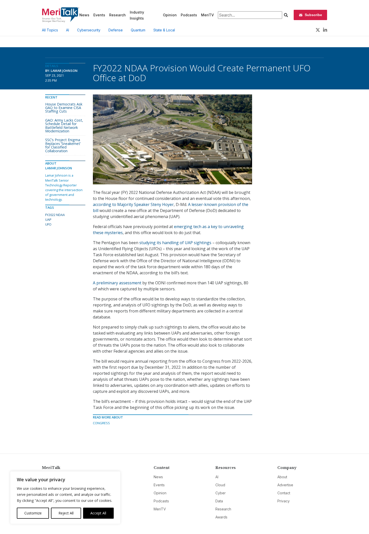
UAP (48, 219)
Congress (101, 423)
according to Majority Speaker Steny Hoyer (133, 204)
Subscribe (313, 15)
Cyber (220, 493)
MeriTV (207, 15)
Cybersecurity (88, 30)
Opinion (170, 15)
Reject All (66, 513)
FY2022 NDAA (55, 214)
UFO (48, 224)
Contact (283, 493)
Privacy (283, 501)
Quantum (138, 30)
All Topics (50, 30)
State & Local (164, 30)
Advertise (285, 485)
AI (67, 30)
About (282, 477)
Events (99, 15)
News (84, 15)
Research (117, 15)
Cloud (220, 485)
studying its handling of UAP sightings (175, 242)
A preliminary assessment (117, 283)
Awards (221, 517)
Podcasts (189, 15)
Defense (115, 30)
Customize (33, 513)
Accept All (98, 513)
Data (219, 501)
